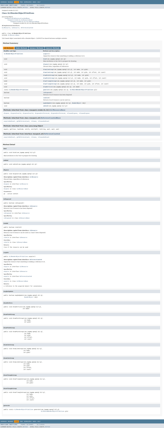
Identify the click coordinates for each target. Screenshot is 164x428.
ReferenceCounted (27, 27)
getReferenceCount (23, 121)
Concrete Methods (53, 48)
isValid (46, 98)
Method (25, 7)
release (33, 121)
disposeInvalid (16, 113)
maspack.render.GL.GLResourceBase (20, 20)
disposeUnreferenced (42, 113)
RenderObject (76, 103)
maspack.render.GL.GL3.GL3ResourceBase (24, 21)
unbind (45, 106)
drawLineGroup (48, 69)
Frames (23, 5)
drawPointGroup (48, 75)
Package (10, 2)
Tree (21, 2)
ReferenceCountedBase (51, 118)
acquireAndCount (9, 121)
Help (38, 2)
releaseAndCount (43, 121)
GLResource (15, 27)
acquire (46, 54)
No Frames (30, 5)
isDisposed (47, 92)
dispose (46, 64)
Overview (4, 2)
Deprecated (28, 2)
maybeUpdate (47, 103)
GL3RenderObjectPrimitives (13, 54)
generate (46, 89)
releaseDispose (72, 113)
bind (44, 59)
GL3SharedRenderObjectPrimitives (81, 89)
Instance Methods (36, 48)
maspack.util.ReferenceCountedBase (17, 18)
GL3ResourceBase (13, 35)
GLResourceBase (24, 218)
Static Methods (21, 48)
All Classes (41, 5)
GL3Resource (6, 27)
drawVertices (47, 87)
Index (34, 2)
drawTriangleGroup (49, 81)
